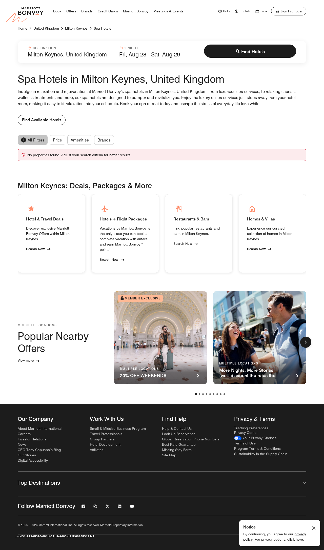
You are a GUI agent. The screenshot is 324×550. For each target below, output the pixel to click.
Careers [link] (24, 434)
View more (26, 360)
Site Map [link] (169, 455)
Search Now (35, 249)
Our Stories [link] (27, 455)
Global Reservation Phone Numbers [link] (190, 439)
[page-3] (203, 394)
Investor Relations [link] (32, 439)
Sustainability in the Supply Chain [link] (260, 454)
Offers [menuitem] (71, 11)
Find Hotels (253, 51)
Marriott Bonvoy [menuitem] (135, 11)
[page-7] (217, 394)
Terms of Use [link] (245, 443)
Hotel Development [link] (105, 444)
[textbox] (70, 54)
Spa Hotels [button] (102, 28)
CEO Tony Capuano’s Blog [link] (39, 450)
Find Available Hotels (41, 119)
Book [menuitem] (57, 11)
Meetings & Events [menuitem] (168, 11)
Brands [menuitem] (87, 11)
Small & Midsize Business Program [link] (118, 428)
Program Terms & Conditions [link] (257, 448)
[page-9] (224, 394)
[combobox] (70, 52)
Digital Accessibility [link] (33, 460)
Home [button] (22, 28)
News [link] (22, 444)
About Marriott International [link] (40, 428)
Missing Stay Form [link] (177, 450)
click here (295, 539)
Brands (104, 140)
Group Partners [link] (102, 439)
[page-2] (199, 394)
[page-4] (206, 394)
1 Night (131, 48)
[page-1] (196, 394)
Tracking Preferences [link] (251, 428)
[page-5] (210, 394)
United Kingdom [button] (46, 28)
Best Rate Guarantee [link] (179, 444)
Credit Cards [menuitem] (108, 11)
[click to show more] (305, 342)
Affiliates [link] (96, 450)
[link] (223, 11)
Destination (44, 48)
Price (57, 140)
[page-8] (220, 394)
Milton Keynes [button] (76, 28)
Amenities (80, 140)
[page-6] (213, 394)
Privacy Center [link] (246, 433)
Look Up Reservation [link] (178, 434)
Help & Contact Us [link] (177, 428)
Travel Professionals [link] (106, 434)
